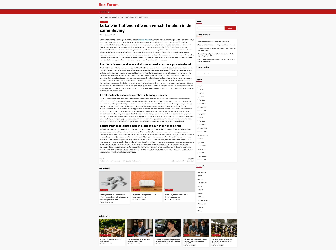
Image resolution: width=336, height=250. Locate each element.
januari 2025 (201, 125)
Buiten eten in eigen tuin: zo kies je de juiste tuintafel (213, 41)
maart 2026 (201, 100)
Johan (103, 34)
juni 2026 (200, 90)
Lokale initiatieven (144, 40)
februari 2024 (202, 146)
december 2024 (202, 128)
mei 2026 (200, 93)
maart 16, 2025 (109, 202)
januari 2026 (201, 104)
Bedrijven (201, 179)
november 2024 (202, 132)
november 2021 (202, 160)
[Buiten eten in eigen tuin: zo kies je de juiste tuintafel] (112, 228)
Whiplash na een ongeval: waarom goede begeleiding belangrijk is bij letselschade (216, 49)
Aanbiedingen (104, 22)
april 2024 (201, 142)
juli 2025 (200, 118)
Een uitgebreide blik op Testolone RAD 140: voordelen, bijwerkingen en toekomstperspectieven (114, 197)
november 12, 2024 (110, 34)
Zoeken (199, 21)
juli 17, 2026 (108, 243)
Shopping (200, 196)
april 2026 (201, 97)
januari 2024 (201, 149)
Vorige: (120, 160)
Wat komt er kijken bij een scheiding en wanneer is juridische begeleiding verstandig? (216, 55)
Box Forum (109, 5)
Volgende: (182, 160)
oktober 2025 (202, 114)
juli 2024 (200, 139)
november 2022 (202, 156)
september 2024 (203, 135)
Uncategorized (202, 203)
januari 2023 (201, 153)
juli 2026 (200, 86)
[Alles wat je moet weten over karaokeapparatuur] (179, 181)
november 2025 (202, 111)
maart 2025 (201, 121)
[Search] (236, 11)
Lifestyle (200, 189)
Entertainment (202, 182)
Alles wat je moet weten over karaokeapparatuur (176, 196)
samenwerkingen (105, 12)
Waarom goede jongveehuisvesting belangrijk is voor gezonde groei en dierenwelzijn (216, 60)
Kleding (200, 186)
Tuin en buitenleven (204, 200)
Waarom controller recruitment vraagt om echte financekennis (216, 45)
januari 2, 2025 (142, 200)
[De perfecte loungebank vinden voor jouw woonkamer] (146, 181)
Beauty (200, 175)
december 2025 (202, 107)
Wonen (200, 210)
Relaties (200, 193)
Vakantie (200, 207)
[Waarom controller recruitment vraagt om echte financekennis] (140, 228)
